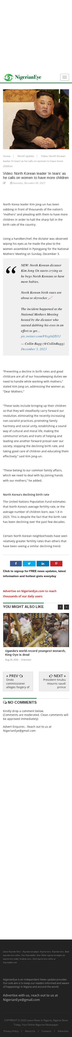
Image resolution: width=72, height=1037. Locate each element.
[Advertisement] (36, 36)
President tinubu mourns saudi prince (54, 683)
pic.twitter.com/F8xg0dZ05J (41, 336)
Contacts (46, 1031)
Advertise (63, 1031)
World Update (26, 156)
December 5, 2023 (34, 349)
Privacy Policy (11, 1031)
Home (7, 156)
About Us (30, 1031)
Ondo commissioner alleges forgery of (17, 683)
